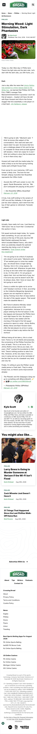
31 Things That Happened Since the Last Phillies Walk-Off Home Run (17, 513)
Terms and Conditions (11, 600)
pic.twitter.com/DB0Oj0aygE (20, 381)
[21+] (10, 727)
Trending (6, 629)
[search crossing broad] (33, 4)
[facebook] (32, 407)
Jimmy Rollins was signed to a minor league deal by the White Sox (18, 87)
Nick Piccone (8, 519)
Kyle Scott (13, 35)
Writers (20, 580)
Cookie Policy (8, 603)
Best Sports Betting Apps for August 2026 (17, 637)
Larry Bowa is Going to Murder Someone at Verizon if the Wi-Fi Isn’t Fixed (18, 474)
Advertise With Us (17, 562)
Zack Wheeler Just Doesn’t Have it (17, 494)
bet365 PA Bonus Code (12, 645)
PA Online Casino (9, 659)
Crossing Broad (9, 590)
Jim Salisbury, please (19, 104)
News (5, 610)
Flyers (5, 623)
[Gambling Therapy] (24, 727)
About (6, 580)
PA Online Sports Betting (12, 642)
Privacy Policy (8, 597)
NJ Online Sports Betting (12, 648)
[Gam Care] (16, 727)
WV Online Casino (10, 668)
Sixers (5, 620)
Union (5, 626)
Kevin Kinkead (9, 482)
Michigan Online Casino (12, 665)
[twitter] (29, 407)
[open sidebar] (4, 4)
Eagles (5, 614)
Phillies (5, 19)
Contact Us (18, 583)
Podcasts (29, 580)
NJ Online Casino (9, 662)
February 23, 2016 (10, 193)
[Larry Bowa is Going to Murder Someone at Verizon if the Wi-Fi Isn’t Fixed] (18, 450)
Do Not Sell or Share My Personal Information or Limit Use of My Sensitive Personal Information (18, 719)
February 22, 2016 (10, 388)
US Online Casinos (10, 655)
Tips (13, 580)
